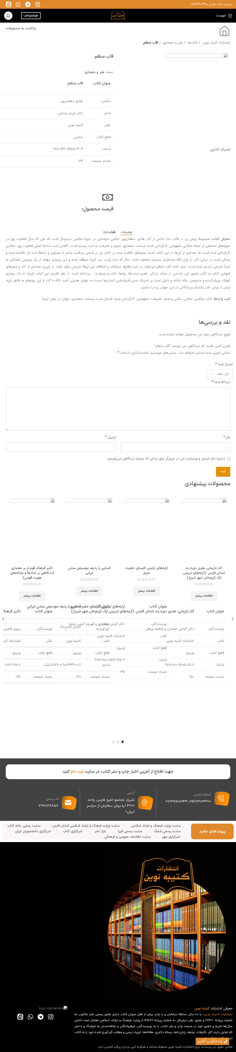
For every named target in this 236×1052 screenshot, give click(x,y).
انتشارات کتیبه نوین (215, 42)
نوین (207, 1014)
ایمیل (110, 437)
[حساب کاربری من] (8, 15)
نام (226, 437)
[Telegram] (28, 4)
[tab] (127, 232)
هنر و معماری (172, 42)
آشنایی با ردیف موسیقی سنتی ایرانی (89, 571)
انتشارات (227, 1014)
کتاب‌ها (192, 42)
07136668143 (176, 801)
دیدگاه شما (221, 382)
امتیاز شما (224, 364)
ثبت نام (77, 772)
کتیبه (216, 1014)
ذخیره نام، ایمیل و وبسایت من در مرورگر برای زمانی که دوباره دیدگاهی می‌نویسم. (166, 458)
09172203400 (199, 4)
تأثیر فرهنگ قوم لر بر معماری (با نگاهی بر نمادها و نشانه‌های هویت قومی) (32, 573)
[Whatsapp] (18, 4)
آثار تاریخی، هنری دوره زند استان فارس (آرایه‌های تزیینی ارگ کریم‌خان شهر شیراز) (204, 573)
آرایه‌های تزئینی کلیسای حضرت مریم (146, 571)
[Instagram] (37, 4)
